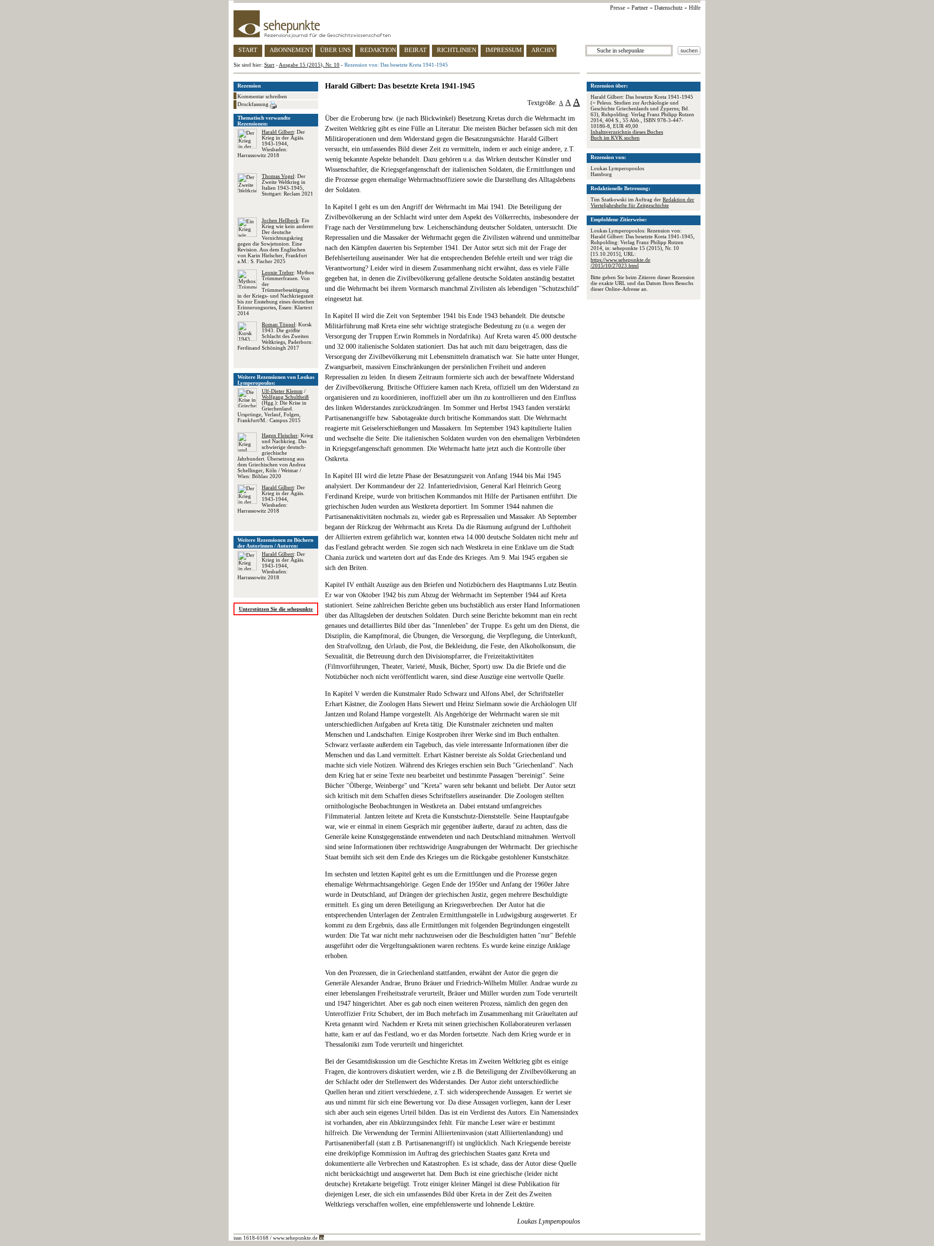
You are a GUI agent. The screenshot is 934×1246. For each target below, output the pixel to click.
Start (269, 65)
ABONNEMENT (291, 49)
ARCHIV (543, 49)
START (247, 49)
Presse (617, 7)
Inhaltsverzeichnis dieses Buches (627, 132)
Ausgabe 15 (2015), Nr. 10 (309, 65)
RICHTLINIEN (456, 49)
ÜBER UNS (335, 49)
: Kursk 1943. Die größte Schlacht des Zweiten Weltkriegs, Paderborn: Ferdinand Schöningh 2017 (275, 336)
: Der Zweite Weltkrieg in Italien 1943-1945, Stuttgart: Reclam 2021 (287, 184)
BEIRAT (415, 49)
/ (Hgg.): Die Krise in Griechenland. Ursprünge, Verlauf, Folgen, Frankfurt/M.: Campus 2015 (273, 405)
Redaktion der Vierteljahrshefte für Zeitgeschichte (642, 202)
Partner (639, 7)
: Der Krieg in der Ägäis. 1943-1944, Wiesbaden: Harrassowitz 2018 (271, 143)
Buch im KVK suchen (615, 138)
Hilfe (694, 7)
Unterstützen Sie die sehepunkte (276, 609)
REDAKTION (378, 49)
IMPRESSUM (503, 49)
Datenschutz (668, 7)
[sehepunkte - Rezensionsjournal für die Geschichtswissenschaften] (467, 23)
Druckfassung (253, 104)
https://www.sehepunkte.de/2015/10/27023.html (620, 262)
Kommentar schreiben (262, 96)
